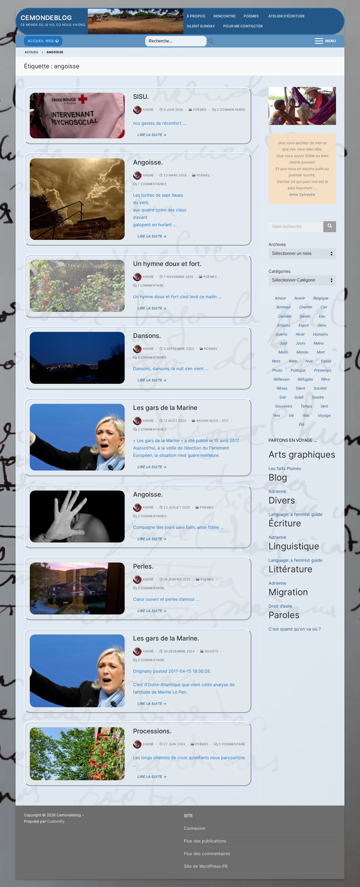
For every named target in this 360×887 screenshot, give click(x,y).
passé (326, 361)
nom (293, 361)
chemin (305, 307)
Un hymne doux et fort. (167, 264)
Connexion (194, 828)
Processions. (152, 731)
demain (284, 316)
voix (305, 415)
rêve (325, 379)
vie (291, 415)
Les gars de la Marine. (166, 638)
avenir (299, 298)
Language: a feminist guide (295, 514)
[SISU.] (77, 115)
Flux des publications (205, 841)
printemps (322, 370)
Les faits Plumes (285, 468)
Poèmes (199, 110)
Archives (277, 244)
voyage (324, 415)
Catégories (279, 271)
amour (280, 298)
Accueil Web (41, 41)
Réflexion (281, 379)
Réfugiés (305, 379)
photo (277, 370)
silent (300, 388)
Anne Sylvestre (302, 194)
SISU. (141, 96)
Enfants (283, 325)
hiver (300, 334)
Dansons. (147, 336)
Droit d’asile (280, 606)
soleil (298, 397)
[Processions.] (77, 753)
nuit (309, 361)
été (301, 424)
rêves (282, 388)
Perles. (143, 566)
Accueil (32, 52)
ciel (323, 307)
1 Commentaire (150, 285)
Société (211, 651)
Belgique (320, 298)
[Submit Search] (211, 41)
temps (306, 406)
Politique (298, 370)
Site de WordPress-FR (205, 866)
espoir (304, 325)
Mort (321, 352)
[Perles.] (77, 588)
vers (276, 415)
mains (319, 343)
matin (283, 352)
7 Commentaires (151, 184)
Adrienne (277, 491)
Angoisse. (148, 162)
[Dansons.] (77, 358)
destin (305, 316)
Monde (302, 352)
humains (320, 334)
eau (322, 316)
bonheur (283, 307)
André (148, 110)
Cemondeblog (46, 18)
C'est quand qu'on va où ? (295, 629)
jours (300, 343)
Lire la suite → (152, 135)
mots (276, 361)
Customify (55, 821)
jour (283, 343)
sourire (318, 397)
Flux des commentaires (207, 853)
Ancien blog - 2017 (212, 421)
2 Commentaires (230, 110)
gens (322, 325)
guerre (281, 334)
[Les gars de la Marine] (77, 437)
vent (324, 406)
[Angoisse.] (77, 199)
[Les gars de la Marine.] (77, 670)
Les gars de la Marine (165, 407)
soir (282, 397)
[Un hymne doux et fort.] (77, 286)
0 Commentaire (150, 588)
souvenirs (283, 406)
